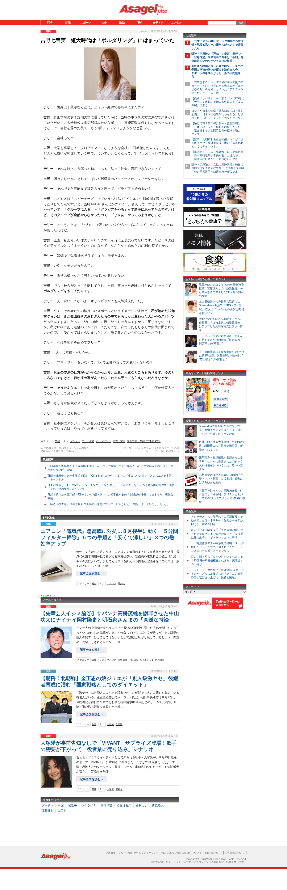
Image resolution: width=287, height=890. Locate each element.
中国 (61, 805)
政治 (122, 22)
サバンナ (111, 659)
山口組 (62, 810)
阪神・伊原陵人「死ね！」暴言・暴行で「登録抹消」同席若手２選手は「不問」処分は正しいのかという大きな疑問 (217, 57)
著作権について (213, 852)
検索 (241, 22)
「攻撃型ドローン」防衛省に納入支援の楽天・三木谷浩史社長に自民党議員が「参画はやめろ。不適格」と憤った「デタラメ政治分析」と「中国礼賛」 (217, 87)
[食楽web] (214, 271)
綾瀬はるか (124, 805)
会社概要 (110, 852)
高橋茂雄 (122, 659)
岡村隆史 (160, 659)
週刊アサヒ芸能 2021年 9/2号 (144, 441)
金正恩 (119, 724)
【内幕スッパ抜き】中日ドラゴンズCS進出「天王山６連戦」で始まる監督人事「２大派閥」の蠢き (217, 102)
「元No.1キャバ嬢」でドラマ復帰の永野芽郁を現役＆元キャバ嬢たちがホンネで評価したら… (217, 44)
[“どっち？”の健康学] (214, 226)
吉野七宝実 (119, 441)
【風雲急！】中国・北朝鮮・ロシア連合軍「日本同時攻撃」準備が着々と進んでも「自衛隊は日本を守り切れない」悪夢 (217, 155)
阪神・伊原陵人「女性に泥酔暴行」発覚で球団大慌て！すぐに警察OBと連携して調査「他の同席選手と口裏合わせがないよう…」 (218, 170)
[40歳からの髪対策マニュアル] (214, 203)
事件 (140, 22)
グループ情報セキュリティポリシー (138, 852)
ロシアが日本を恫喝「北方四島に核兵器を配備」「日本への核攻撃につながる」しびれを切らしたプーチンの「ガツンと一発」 (217, 114)
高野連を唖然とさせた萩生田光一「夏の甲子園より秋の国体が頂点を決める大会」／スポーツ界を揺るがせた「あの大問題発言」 (217, 71)
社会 (104, 22)
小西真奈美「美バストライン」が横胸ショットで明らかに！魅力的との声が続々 (69, 450)
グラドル (75, 441)
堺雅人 (119, 789)
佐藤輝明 (47, 810)
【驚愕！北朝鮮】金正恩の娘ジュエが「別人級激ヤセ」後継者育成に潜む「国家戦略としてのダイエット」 (217, 143)
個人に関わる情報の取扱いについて (181, 852)
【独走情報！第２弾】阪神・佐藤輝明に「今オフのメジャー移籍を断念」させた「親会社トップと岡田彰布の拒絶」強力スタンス (217, 129)
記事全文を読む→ (91, 573)
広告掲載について (235, 852)
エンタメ (176, 22)
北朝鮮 (110, 724)
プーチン (47, 805)
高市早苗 (106, 805)
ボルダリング (103, 441)
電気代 (121, 583)
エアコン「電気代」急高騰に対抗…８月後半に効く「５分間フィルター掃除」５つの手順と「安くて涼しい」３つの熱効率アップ (109, 537)
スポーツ (85, 22)
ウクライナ (88, 805)
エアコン (111, 583)
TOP (50, 22)
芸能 (68, 22)
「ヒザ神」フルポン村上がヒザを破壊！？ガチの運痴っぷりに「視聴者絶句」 (150, 450)
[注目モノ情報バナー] (214, 249)
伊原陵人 (158, 805)
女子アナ (158, 22)
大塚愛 (110, 789)
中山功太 (133, 659)
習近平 (72, 805)
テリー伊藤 (88, 441)
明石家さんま (147, 659)
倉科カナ (141, 805)
